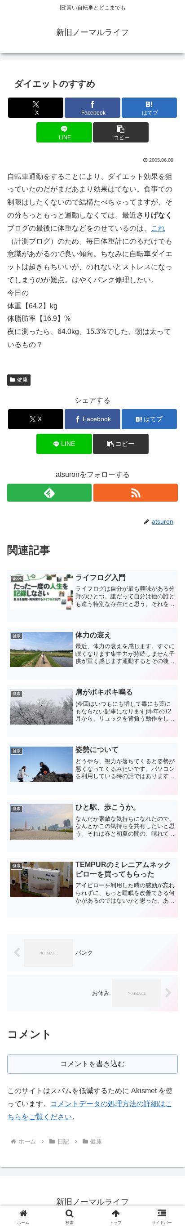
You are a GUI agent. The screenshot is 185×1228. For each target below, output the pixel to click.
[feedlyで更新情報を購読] (49, 493)
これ (158, 228)
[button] (121, 132)
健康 (22, 380)
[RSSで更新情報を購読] (135, 493)
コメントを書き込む (92, 1064)
